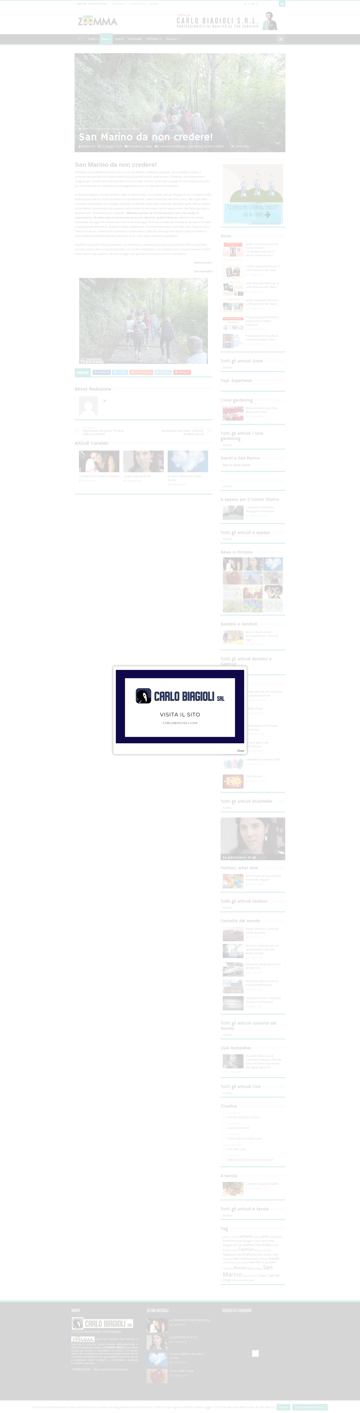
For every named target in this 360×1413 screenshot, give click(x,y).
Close (240, 750)
